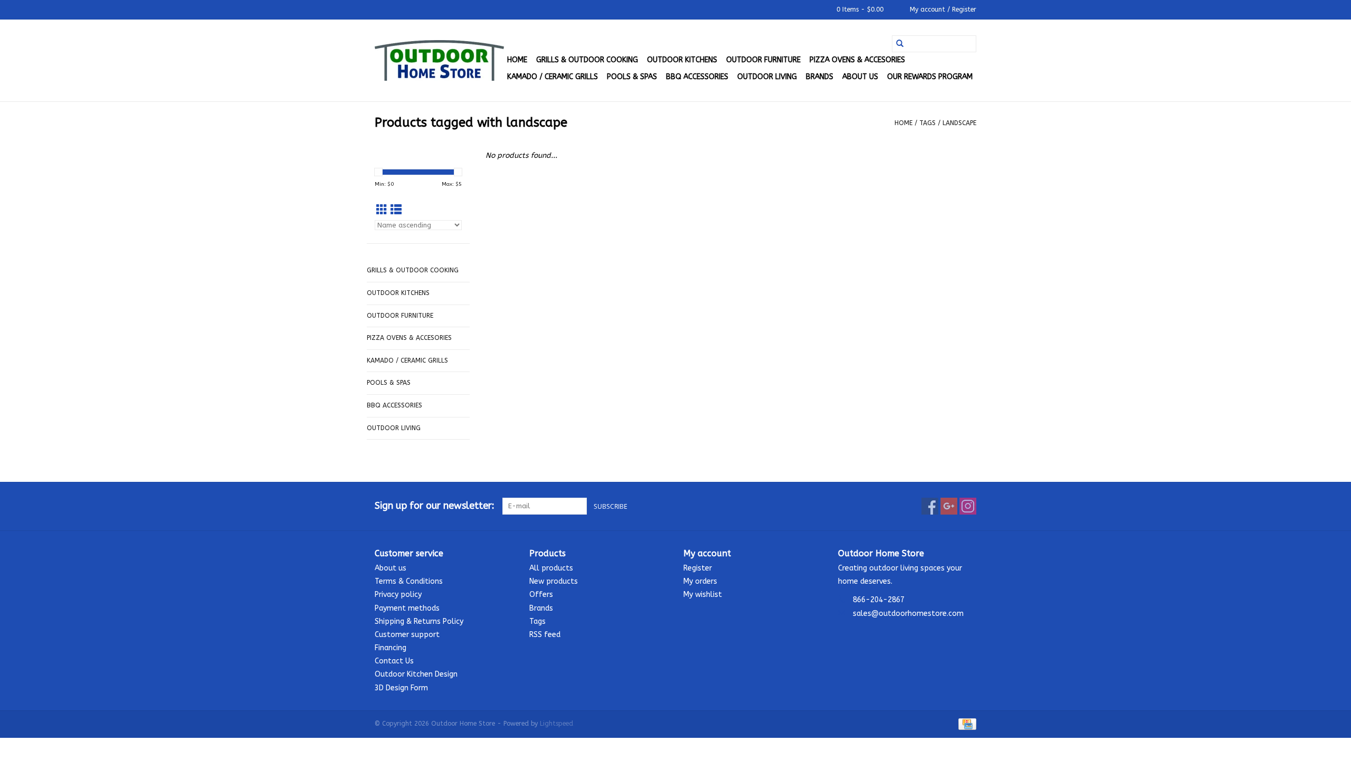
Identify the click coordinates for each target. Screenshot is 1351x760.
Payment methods (407, 608)
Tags (927, 123)
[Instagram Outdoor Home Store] (967, 506)
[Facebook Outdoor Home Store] (929, 506)
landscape (959, 123)
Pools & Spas (632, 76)
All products (551, 568)
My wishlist (702, 594)
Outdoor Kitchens (682, 59)
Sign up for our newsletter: (434, 505)
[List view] (396, 210)
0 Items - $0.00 (860, 9)
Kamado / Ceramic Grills (552, 76)
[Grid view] (381, 210)
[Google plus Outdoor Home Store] (948, 506)
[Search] (900, 43)
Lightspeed (556, 723)
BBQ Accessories (697, 76)
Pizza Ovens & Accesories (857, 59)
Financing (390, 647)
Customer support (407, 634)
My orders (700, 581)
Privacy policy (398, 594)
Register (697, 568)
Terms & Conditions (409, 581)
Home (517, 59)
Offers (541, 594)
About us (860, 76)
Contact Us (394, 661)
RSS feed (544, 634)
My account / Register (942, 9)
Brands (819, 76)
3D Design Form (401, 687)
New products (553, 581)
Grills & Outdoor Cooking (587, 59)
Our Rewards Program (930, 76)
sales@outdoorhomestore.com (908, 613)
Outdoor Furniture (763, 59)
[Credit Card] (965, 723)
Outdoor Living (767, 76)
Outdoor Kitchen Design (416, 674)
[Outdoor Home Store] (439, 60)
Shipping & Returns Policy (419, 621)
